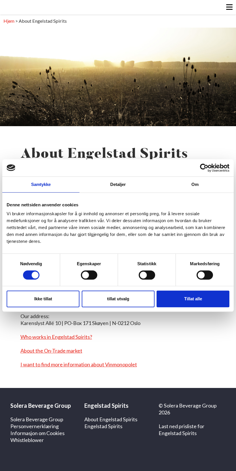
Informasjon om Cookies (37, 433)
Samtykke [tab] (41, 184)
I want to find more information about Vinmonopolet (78, 364)
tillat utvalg (118, 298)
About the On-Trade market (51, 350)
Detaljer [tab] (118, 184)
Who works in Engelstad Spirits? (56, 337)
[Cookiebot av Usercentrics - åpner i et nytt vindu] (204, 168)
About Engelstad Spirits (110, 419)
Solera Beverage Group (36, 419)
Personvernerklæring (34, 426)
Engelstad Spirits (103, 426)
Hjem (8, 21)
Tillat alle (193, 298)
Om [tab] (195, 184)
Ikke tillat (43, 298)
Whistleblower (27, 440)
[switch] (89, 275)
